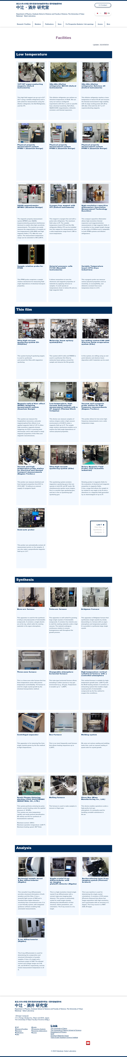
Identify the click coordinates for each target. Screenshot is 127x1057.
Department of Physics (58, 1032)
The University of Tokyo (76, 14)
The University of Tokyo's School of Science (66, 1030)
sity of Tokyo (62, 1028)
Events (34, 1027)
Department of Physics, (24, 14)
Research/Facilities (22, 1029)
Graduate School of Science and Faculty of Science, (50, 14)
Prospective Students (39, 1029)
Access (34, 1032)
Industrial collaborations (39, 1031)
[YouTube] (88, 1043)
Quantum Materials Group (60, 1036)
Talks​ (17, 1034)
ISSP (52, 1034)
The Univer (54, 1028)
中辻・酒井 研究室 (32, 7)
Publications (19, 1032)
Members (19, 1031)
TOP (17, 1027)
